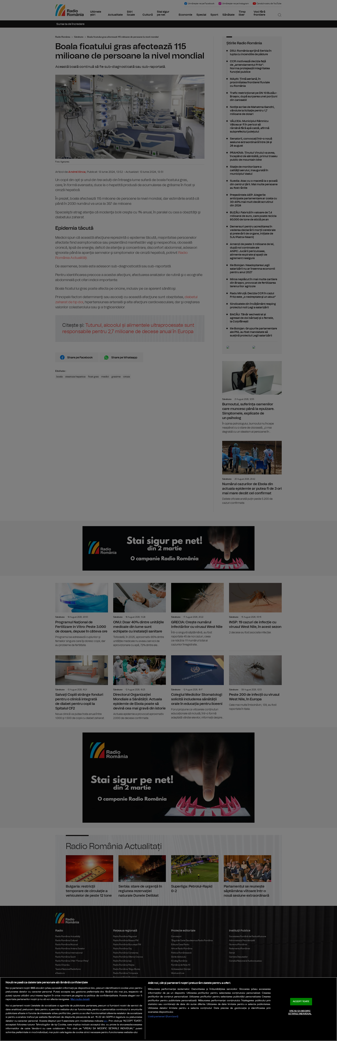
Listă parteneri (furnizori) (163, 1016)
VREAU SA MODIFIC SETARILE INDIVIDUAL (300, 1012)
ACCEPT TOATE (301, 1001)
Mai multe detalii (80, 999)
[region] (168, 1009)
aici (105, 1021)
